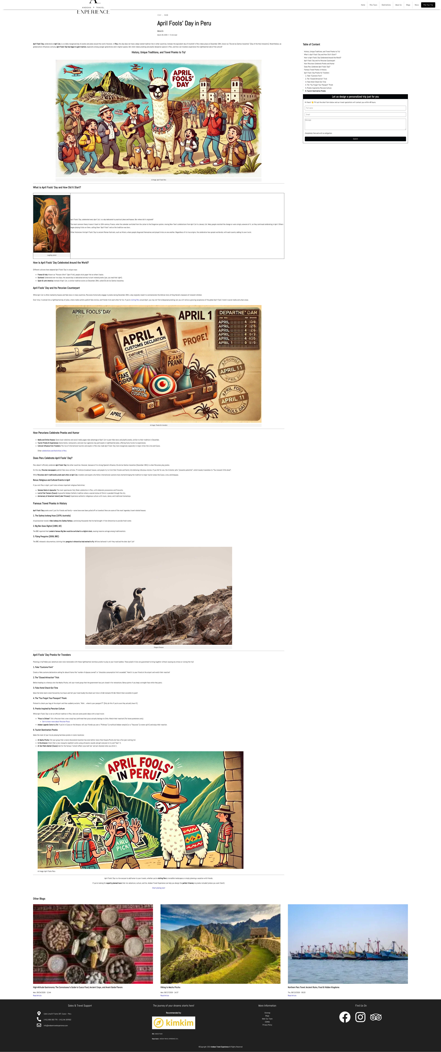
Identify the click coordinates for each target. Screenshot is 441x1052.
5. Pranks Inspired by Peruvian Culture (318, 88)
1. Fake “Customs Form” (313, 75)
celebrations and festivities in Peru (54, 450)
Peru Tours (373, 5)
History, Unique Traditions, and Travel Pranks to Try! (322, 51)
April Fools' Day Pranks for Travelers (316, 72)
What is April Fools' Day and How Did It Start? (320, 54)
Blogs (408, 5)
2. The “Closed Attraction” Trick (316, 79)
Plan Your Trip (428, 5)
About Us (398, 5)
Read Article (37, 995)
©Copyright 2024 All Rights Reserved (220, 1047)
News (417, 5)
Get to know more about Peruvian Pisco (56, 721)
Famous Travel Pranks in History (315, 69)
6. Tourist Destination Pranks (315, 91)
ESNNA (267, 1022)
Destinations (386, 5)
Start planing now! (158, 888)
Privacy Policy (267, 1025)
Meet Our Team (267, 1019)
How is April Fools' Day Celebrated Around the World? (322, 57)
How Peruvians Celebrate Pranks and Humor (319, 63)
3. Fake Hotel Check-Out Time (315, 82)
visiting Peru (135, 300)
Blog (166, 15)
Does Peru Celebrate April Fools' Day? (317, 66)
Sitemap (267, 1013)
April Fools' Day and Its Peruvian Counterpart (319, 60)
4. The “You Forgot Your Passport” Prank (319, 85)
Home (363, 5)
